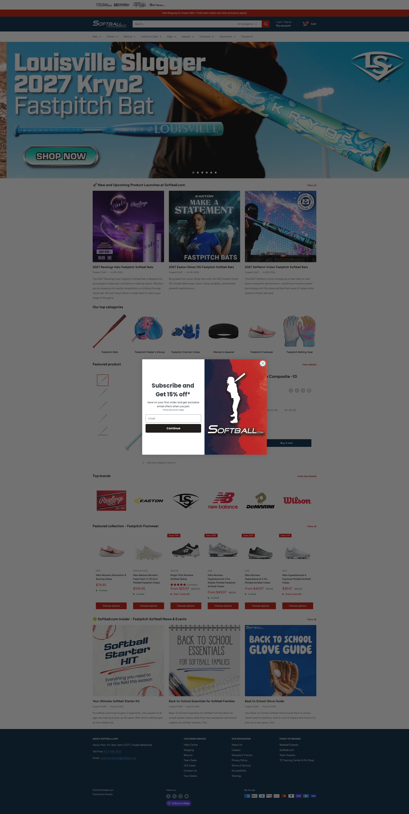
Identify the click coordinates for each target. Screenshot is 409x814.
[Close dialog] (263, 363)
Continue (173, 428)
